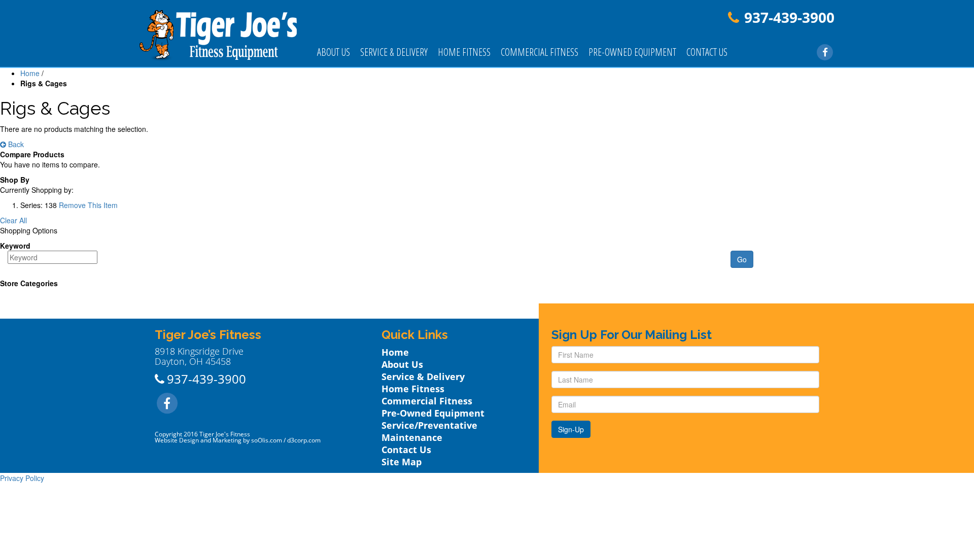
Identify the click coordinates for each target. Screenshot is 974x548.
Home (30, 73)
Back (15, 144)
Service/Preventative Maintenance (429, 431)
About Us (333, 52)
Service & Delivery (394, 52)
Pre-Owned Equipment (632, 52)
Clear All (13, 220)
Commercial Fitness (539, 52)
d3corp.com (304, 440)
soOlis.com (266, 440)
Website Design (177, 440)
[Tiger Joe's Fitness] (218, 34)
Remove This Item (88, 205)
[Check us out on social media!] (825, 51)
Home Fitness (464, 52)
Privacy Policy (22, 478)
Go (742, 259)
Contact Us (706, 52)
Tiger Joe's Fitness (224, 434)
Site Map (401, 462)
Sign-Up (571, 429)
